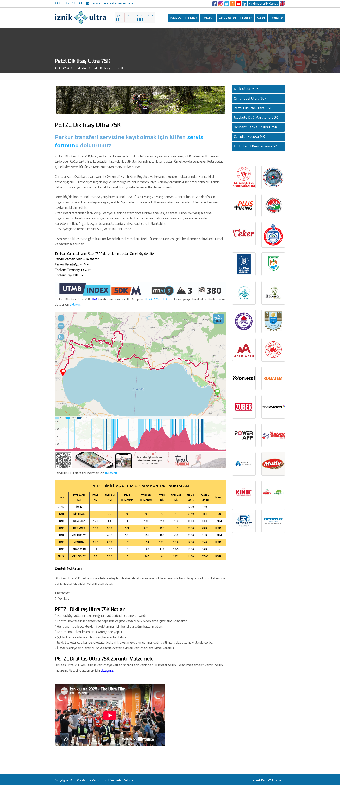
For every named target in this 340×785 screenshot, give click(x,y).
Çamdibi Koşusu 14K (249, 137)
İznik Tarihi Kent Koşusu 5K (255, 146)
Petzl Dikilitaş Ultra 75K (253, 108)
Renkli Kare (260, 780)
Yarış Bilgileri (227, 18)
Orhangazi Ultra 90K (250, 98)
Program (246, 18)
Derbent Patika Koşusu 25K (255, 127)
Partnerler (276, 18)
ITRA (94, 299)
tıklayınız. (111, 473)
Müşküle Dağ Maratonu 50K (256, 117)
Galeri (261, 18)
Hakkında (191, 18)
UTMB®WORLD (156, 299)
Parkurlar (208, 18)
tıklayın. (75, 304)
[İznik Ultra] (80, 17)
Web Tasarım (276, 780)
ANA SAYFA (62, 68)
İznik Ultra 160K (246, 89)
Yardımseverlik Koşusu (263, 4)
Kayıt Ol (175, 18)
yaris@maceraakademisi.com (112, 3)
